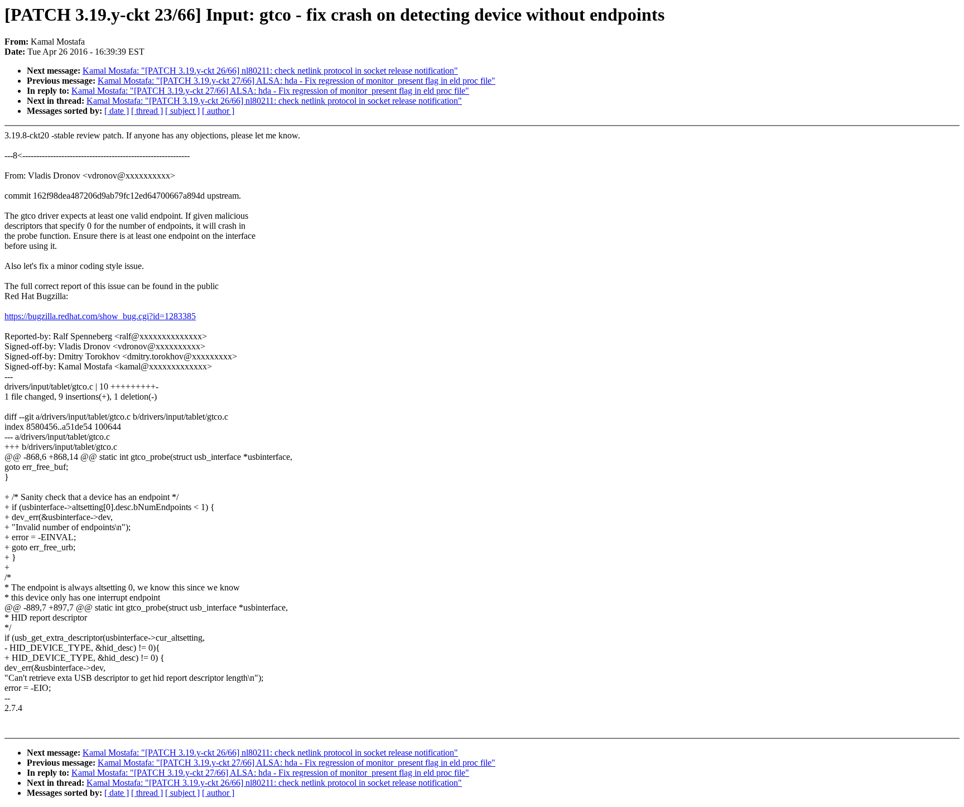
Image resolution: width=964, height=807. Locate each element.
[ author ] (218, 111)
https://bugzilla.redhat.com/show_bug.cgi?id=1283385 (100, 316)
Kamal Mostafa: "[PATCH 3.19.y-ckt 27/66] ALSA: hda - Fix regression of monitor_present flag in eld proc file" (296, 80)
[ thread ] (147, 111)
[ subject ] (182, 111)
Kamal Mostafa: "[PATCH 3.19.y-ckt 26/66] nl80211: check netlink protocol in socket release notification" (270, 70)
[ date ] (116, 111)
